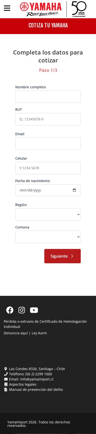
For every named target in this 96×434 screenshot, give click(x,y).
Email (19, 134)
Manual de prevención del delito (35, 389)
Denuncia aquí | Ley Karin (25, 333)
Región (21, 204)
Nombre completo (30, 87)
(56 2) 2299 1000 (38, 374)
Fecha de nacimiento (32, 180)
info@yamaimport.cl (36, 379)
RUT (18, 109)
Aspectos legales (22, 384)
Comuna (22, 227)
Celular (21, 158)
